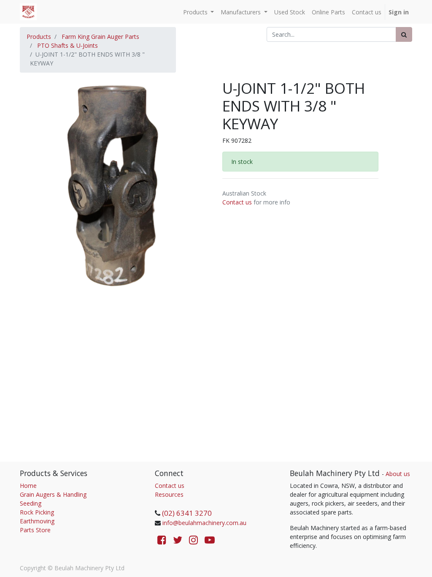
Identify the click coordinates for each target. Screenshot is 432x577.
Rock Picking (37, 512)
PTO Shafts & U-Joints (67, 45)
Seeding (30, 503)
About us (398, 474)
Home (28, 486)
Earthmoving (37, 521)
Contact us (237, 202)
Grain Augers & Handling (53, 494)
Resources (169, 494)
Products (39, 37)
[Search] (404, 34)
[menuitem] (289, 12)
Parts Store (35, 530)
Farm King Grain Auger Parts (100, 37)
